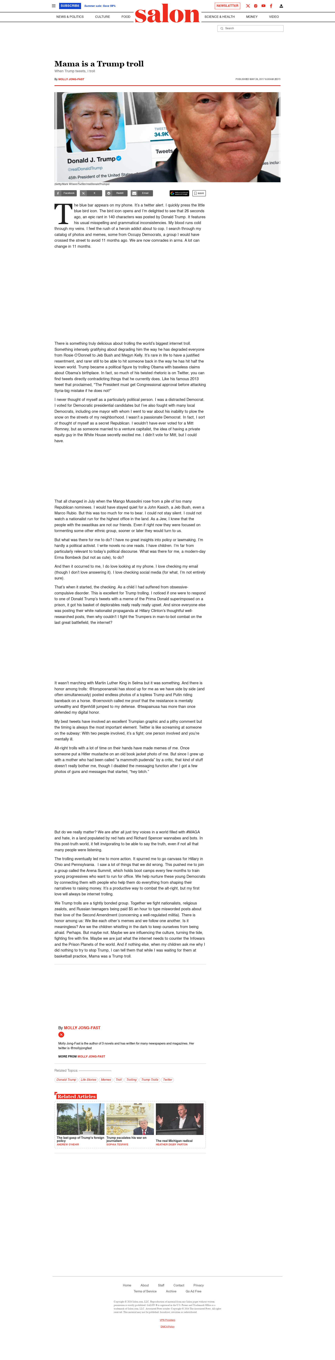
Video (274, 17)
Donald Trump (66, 1079)
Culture (102, 17)
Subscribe (70, 6)
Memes (106, 1079)
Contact (179, 1285)
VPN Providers (167, 1320)
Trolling (131, 1079)
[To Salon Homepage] (167, 13)
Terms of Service (145, 1291)
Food (126, 17)
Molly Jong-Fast (71, 79)
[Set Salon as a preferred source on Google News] (179, 193)
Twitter (167, 1079)
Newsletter (227, 6)
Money (252, 17)
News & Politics (70, 17)
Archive (171, 1291)
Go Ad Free (193, 1291)
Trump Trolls (149, 1079)
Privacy (198, 1285)
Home (127, 1285)
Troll (119, 1079)
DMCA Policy (167, 1327)
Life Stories (88, 1079)
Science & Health (220, 17)
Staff (161, 1285)
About (145, 1285)
